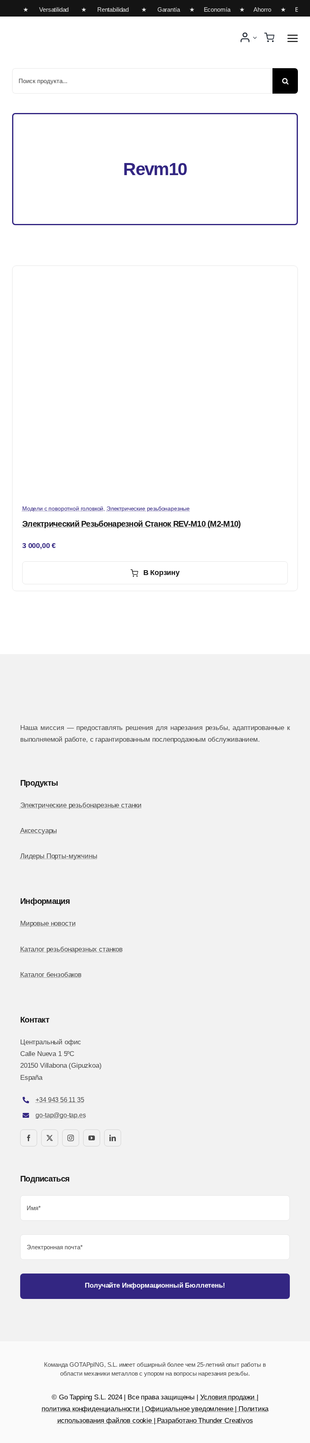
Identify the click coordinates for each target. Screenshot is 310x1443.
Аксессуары (38, 830)
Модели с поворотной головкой (62, 508)
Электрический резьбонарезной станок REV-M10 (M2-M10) (131, 523)
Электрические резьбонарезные (148, 508)
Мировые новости (47, 923)
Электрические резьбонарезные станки (81, 805)
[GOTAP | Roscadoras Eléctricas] (80, 20)
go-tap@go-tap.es (61, 1115)
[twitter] (49, 1137)
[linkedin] (112, 1137)
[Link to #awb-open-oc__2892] (292, 38)
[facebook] (28, 1137)
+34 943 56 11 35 (60, 1099)
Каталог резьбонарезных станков (71, 949)
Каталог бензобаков (51, 975)
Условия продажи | (229, 1397)
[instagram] (70, 1137)
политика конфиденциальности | (93, 1409)
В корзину (161, 573)
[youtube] (91, 1137)
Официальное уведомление (189, 1409)
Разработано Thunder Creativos (205, 1420)
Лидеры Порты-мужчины (58, 856)
